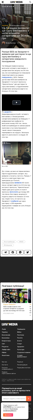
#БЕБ (21, 242)
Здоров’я (20, 346)
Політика (20, 335)
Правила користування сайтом (9, 372)
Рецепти (5, 346)
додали (7, 112)
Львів (4, 329)
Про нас (4, 362)
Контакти (5, 364)
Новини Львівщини (9, 304)
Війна (19, 332)
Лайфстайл (6, 349)
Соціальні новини (23, 352)
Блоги (19, 341)
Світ (3, 344)
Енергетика (6, 341)
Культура (20, 349)
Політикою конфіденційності (10, 409)
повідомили (7, 77)
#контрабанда (9, 242)
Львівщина (21, 329)
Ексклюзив (6, 335)
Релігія (19, 338)
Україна (10, 6)
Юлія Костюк (11, 43)
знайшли (15, 201)
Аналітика (5, 355)
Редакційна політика (23, 367)
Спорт (19, 344)
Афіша (4, 352)
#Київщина (8, 245)
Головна (4, 6)
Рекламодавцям (22, 364)
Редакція (20, 362)
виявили (18, 183)
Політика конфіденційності (7, 368)
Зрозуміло (8, 415)
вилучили (14, 192)
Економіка (5, 338)
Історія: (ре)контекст (22, 356)
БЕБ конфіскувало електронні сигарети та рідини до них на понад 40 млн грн (13, 308)
